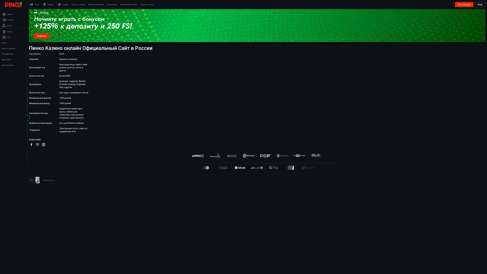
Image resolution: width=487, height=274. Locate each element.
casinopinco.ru (51, 180)
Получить (41, 36)
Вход (480, 4)
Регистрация (464, 4)
